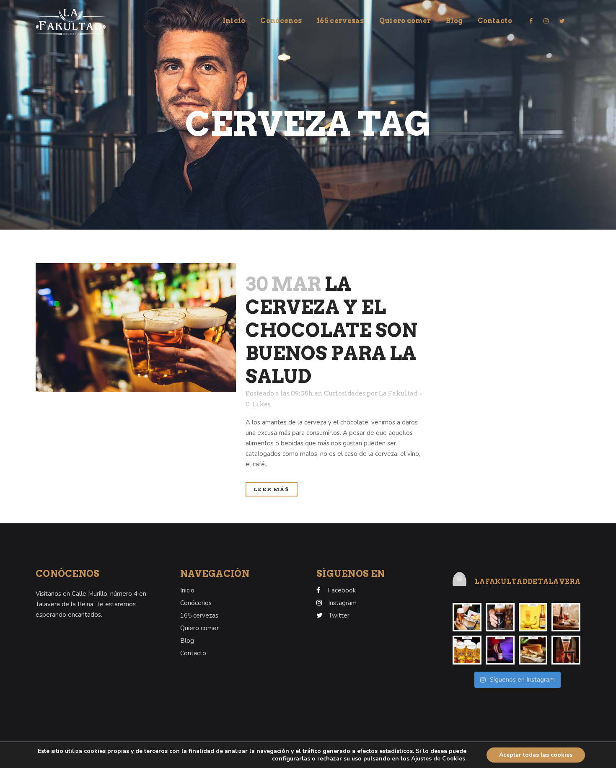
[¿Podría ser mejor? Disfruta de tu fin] (467, 650)
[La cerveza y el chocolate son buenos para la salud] (136, 327)
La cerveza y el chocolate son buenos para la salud (331, 330)
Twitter (339, 615)
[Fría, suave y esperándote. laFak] (500, 617)
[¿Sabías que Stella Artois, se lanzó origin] (467, 617)
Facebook (342, 590)
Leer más (272, 489)
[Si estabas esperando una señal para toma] (500, 650)
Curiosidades (344, 393)
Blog (187, 640)
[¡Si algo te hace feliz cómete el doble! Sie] (533, 650)
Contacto (193, 653)
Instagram (342, 603)
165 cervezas (199, 615)
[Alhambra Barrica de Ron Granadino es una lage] (565, 617)
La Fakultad (398, 393)
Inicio (187, 590)
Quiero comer (199, 628)
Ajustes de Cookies (438, 759)
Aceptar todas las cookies (535, 755)
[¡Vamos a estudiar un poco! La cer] (565, 650)
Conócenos (196, 603)
